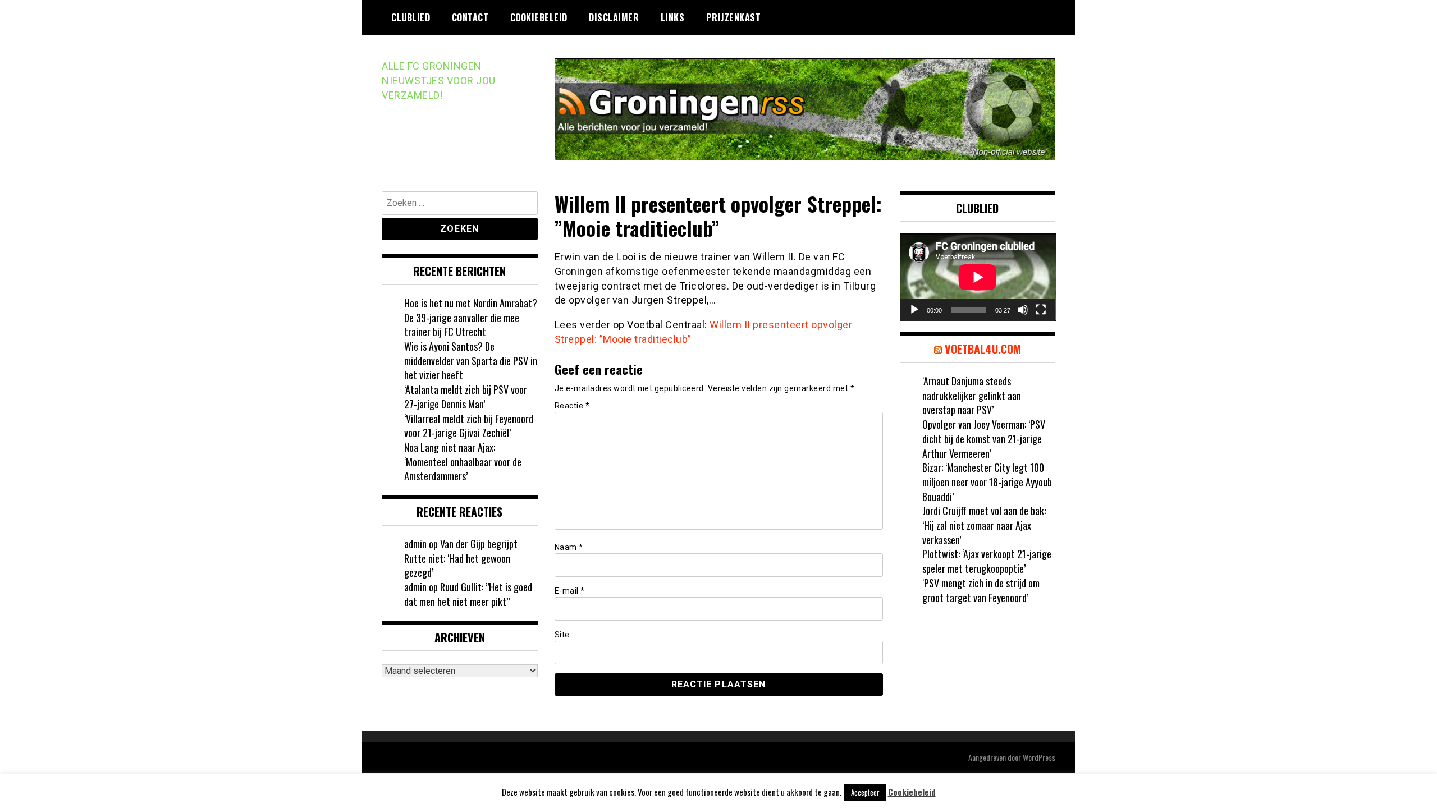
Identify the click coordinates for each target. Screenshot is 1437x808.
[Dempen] (1022, 309)
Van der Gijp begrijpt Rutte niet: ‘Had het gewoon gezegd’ (461, 558)
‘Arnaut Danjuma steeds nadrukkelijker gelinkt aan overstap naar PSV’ (971, 395)
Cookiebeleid (539, 17)
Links (673, 17)
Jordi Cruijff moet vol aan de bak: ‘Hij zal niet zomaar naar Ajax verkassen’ (984, 525)
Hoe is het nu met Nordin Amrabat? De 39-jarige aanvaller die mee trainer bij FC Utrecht (470, 317)
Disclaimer (614, 17)
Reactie (572, 405)
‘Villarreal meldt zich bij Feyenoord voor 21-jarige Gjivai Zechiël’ (468, 425)
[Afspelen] (914, 309)
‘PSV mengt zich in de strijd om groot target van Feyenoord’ (981, 590)
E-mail (570, 590)
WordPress (1039, 757)
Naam (569, 547)
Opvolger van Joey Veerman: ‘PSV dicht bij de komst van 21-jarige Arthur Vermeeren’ (983, 438)
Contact (470, 17)
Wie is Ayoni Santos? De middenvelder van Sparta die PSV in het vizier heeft (470, 360)
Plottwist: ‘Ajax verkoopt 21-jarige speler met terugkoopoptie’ (986, 561)
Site (562, 634)
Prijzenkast (733, 17)
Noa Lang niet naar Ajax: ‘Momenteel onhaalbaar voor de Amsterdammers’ (462, 461)
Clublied (410, 17)
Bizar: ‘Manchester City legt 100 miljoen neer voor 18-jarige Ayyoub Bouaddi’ (987, 481)
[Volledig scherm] (1040, 309)
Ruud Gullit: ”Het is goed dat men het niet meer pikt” (468, 594)
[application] (978, 277)
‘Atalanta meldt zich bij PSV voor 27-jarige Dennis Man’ (465, 396)
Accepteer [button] (865, 792)
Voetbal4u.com (983, 349)
